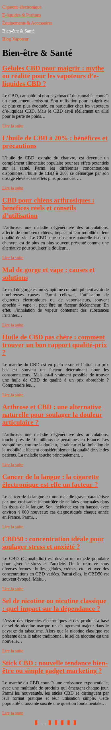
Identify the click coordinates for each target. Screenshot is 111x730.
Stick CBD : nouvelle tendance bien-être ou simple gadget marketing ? (55, 666)
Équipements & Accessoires (27, 23)
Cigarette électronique (22, 7)
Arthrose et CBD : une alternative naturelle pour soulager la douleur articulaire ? (52, 414)
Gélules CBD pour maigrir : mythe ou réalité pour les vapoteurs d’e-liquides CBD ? (53, 75)
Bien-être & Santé (18, 31)
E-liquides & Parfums (21, 15)
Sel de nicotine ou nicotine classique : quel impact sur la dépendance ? (54, 604)
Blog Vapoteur (15, 38)
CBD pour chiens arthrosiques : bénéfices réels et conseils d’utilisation (48, 207)
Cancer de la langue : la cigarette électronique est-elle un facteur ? (50, 480)
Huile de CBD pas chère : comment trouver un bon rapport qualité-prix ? (54, 344)
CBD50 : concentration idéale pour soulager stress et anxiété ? (53, 542)
